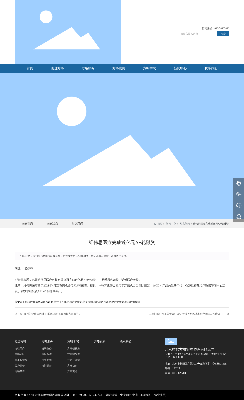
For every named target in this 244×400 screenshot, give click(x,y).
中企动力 (126, 394)
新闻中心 (171, 223)
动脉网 (28, 268)
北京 (135, 394)
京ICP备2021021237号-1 (87, 394)
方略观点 (52, 223)
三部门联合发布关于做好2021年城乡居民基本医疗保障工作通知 (184, 313)
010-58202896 (222, 28)
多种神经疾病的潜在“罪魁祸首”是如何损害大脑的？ (52, 313)
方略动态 (27, 223)
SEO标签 (145, 394)
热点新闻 (77, 223)
